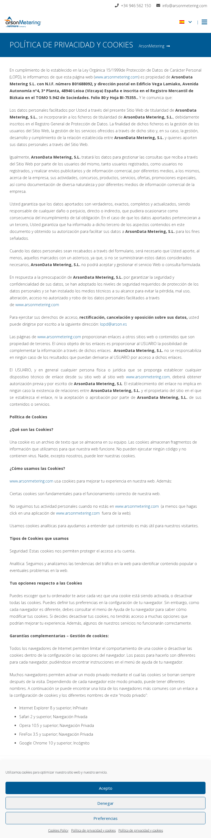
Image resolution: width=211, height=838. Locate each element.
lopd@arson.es (113, 324)
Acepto (105, 788)
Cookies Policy (58, 830)
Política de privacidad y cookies (93, 830)
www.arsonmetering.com (116, 77)
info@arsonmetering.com (184, 5)
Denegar (105, 803)
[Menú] (204, 22)
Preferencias (105, 818)
